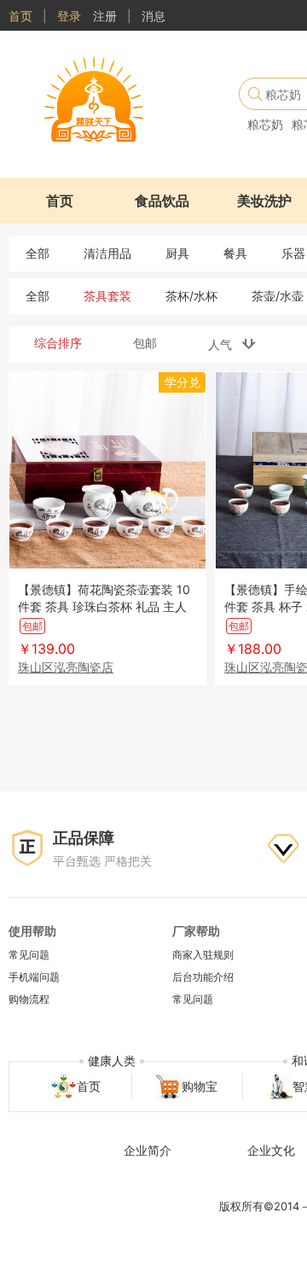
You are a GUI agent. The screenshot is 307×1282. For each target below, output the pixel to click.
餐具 (235, 253)
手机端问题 (34, 976)
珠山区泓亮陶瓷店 (65, 667)
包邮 (145, 342)
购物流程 (29, 999)
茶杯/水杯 (191, 295)
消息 (153, 16)
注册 (105, 16)
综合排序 (58, 342)
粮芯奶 (265, 124)
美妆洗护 (264, 200)
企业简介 (147, 1150)
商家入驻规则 (203, 954)
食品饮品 (162, 200)
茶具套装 (107, 295)
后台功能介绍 (203, 976)
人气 (225, 344)
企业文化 (271, 1150)
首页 (20, 16)
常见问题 (29, 954)
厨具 (177, 253)
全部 (37, 253)
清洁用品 (107, 253)
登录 (69, 16)
